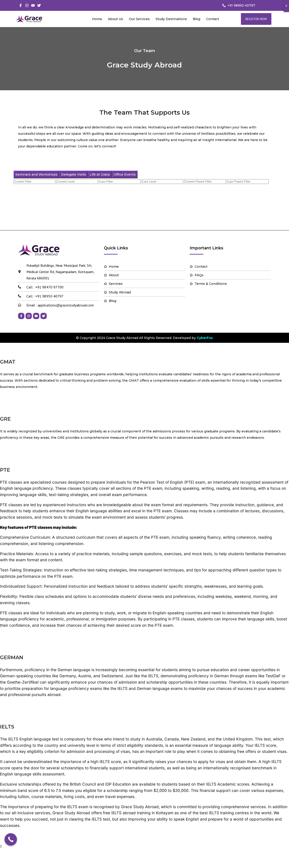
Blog (196, 19)
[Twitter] (39, 5)
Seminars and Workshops (36, 174)
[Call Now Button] (11, 839)
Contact (212, 19)
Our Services (139, 19)
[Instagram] (26, 5)
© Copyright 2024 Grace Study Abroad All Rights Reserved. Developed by (144, 338)
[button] (1, 846)
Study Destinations (171, 19)
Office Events (125, 174)
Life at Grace (100, 174)
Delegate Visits (73, 174)
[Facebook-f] (20, 5)
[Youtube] (32, 5)
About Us (115, 19)
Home (97, 19)
